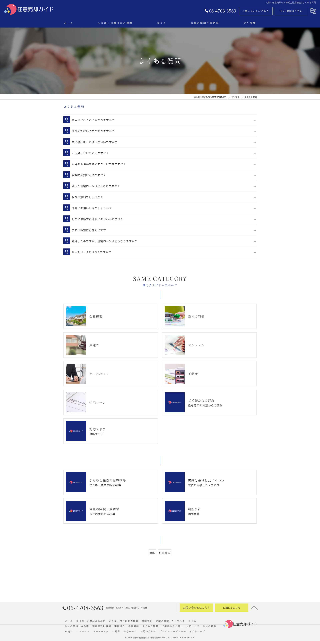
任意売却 (164, 553)
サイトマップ (197, 631)
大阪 (152, 553)
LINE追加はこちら (291, 11)
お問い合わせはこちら (255, 11)
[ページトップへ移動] (254, 607)
